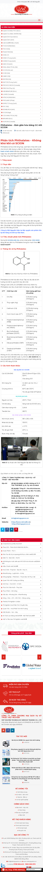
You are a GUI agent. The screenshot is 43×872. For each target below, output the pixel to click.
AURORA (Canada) (8, 121)
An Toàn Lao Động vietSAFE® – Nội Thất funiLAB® (19, 615)
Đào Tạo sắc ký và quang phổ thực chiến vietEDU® (19, 554)
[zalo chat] (3, 865)
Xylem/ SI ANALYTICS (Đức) (11, 30)
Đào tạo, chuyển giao (22, 812)
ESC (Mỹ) (5, 106)
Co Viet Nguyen (7, 130)
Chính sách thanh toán (22, 825)
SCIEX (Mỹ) (6, 73)
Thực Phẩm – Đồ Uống (10, 591)
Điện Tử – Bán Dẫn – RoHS (11, 558)
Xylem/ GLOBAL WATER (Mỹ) (11, 34)
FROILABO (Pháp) (8, 100)
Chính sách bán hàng (22, 823)
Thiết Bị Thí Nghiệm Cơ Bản (11, 601)
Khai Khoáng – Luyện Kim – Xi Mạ (13, 573)
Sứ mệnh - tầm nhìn (22, 794)
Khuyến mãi (22, 830)
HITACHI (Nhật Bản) (8, 97)
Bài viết (19, 130)
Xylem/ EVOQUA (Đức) (10, 37)
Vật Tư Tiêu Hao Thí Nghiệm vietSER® (15, 619)
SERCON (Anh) (7, 64)
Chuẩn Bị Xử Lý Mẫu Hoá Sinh (12, 543)
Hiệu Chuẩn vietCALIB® (10, 566)
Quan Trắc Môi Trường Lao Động (13, 580)
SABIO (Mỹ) (6, 76)
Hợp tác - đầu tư (22, 797)
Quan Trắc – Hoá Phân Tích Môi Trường (15, 608)
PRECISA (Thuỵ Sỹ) (8, 88)
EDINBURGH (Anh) (8, 109)
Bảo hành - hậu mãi (22, 807)
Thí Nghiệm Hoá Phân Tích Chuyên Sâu (15, 605)
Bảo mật (22, 815)
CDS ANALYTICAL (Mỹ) (9, 115)
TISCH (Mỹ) (6, 49)
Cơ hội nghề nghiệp (22, 799)
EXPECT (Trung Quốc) (9, 103)
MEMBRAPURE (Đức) (9, 91)
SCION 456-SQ (13, 240)
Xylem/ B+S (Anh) (8, 40)
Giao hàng (22, 810)
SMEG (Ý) (5, 55)
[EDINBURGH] (11, 646)
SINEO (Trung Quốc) (9, 58)
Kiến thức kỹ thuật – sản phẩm (32, 130)
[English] (27, 867)
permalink (6, 133)
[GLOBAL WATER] (31, 666)
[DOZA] (31, 646)
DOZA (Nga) (6, 112)
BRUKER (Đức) (7, 118)
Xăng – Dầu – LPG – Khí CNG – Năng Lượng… (17, 598)
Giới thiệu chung (22, 792)
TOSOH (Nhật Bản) (8, 46)
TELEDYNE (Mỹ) (7, 52)
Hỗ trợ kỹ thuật (22, 828)
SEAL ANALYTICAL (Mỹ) (10, 67)
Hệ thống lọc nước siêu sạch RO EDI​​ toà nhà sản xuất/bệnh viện (21, 562)
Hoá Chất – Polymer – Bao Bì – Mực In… (15, 570)
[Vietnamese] (30, 867)
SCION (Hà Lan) (7, 70)
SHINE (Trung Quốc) (9, 61)
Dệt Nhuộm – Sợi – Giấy (10, 612)
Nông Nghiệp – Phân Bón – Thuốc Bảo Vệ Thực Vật (19, 577)
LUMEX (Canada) (8, 94)
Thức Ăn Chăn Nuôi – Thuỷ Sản (12, 587)
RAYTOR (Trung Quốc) (9, 82)
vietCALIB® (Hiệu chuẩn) (10, 43)
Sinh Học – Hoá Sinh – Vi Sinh (12, 584)
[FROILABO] (11, 667)
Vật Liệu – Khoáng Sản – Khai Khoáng (15, 594)
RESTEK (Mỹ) (6, 79)
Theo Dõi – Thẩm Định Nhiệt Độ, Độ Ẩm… (16, 547)
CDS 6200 (36, 240)
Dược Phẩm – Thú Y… (9, 551)
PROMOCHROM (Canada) (11, 85)
